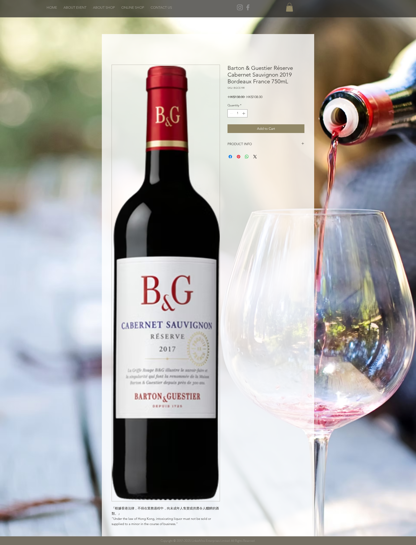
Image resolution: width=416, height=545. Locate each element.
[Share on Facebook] (230, 156)
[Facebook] (248, 7)
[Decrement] (231, 113)
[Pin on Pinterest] (238, 156)
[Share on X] (255, 156)
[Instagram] (240, 7)
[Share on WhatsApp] (246, 156)
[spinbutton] (237, 113)
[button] (289, 7)
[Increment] (244, 113)
